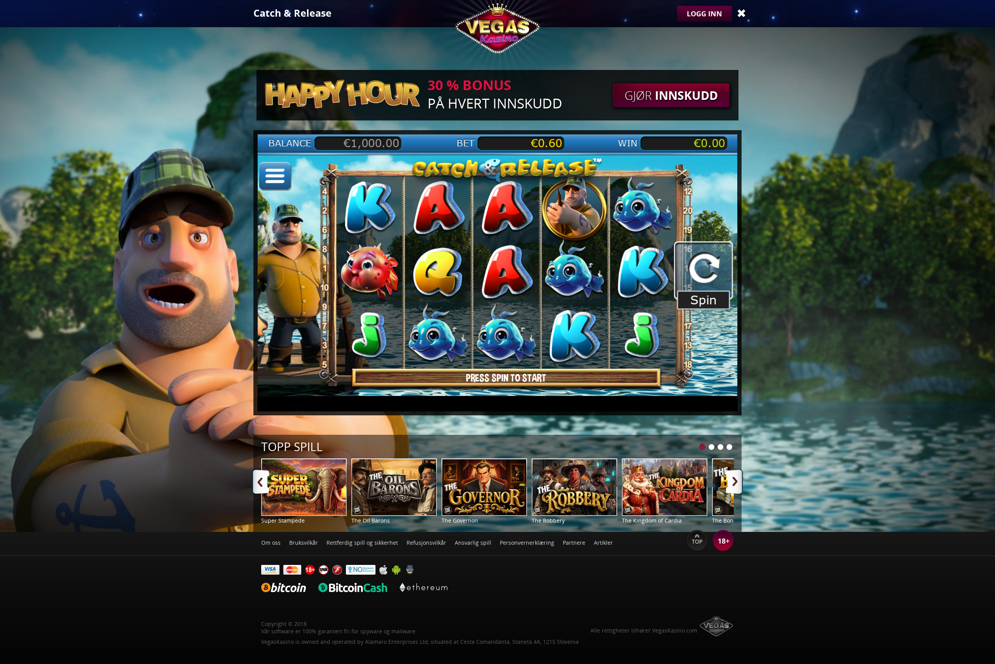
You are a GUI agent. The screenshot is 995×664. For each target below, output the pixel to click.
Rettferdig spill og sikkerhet (362, 542)
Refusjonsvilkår (426, 542)
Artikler (603, 542)
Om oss (271, 542)
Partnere (574, 542)
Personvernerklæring (527, 542)
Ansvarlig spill (473, 542)
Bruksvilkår (303, 542)
